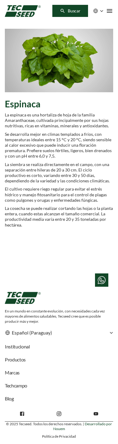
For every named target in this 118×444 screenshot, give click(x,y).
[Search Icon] (70, 11)
